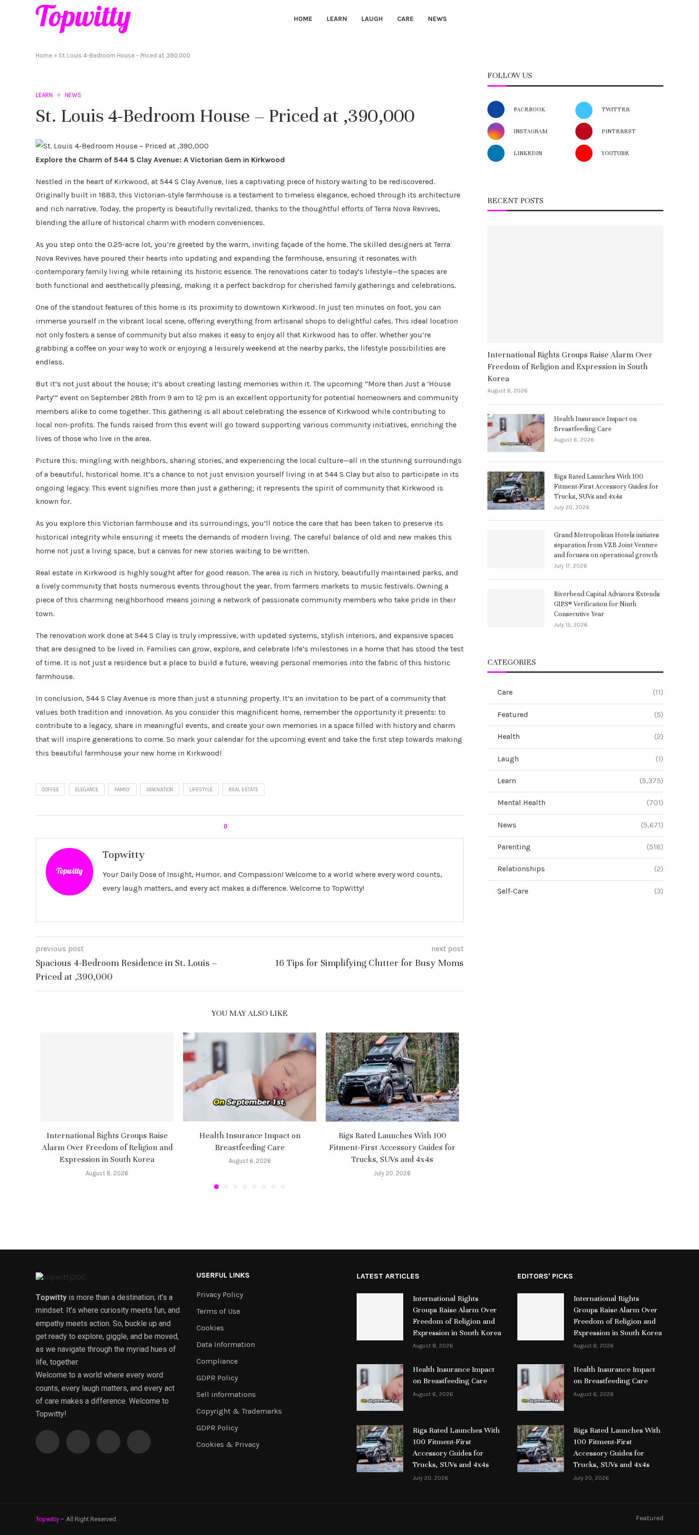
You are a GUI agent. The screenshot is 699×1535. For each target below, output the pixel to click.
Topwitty (124, 854)
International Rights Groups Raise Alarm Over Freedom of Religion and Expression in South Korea (107, 1147)
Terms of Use (218, 1311)
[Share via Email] (269, 827)
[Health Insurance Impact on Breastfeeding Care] (249, 1077)
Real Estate (243, 790)
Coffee (50, 790)
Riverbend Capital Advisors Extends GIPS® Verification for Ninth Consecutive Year (607, 604)
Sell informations (226, 1394)
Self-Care (580, 890)
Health (580, 736)
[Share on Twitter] (251, 827)
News (437, 19)
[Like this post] (231, 827)
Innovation (159, 790)
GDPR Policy (217, 1378)
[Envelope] (139, 1442)
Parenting (580, 846)
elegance (86, 790)
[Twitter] (624, 19)
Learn (337, 19)
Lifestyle (201, 790)
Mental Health (580, 802)
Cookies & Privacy (227, 1444)
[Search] (658, 20)
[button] (53, 1110)
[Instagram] (635, 19)
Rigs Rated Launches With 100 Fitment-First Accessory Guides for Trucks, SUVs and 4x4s (392, 1147)
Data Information (225, 1344)
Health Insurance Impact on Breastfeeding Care (595, 424)
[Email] (646, 19)
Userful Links (223, 1275)
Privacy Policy (219, 1295)
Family (122, 790)
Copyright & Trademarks (239, 1411)
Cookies (210, 1328)
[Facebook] (613, 19)
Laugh (372, 19)
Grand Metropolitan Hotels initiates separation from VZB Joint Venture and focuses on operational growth (606, 545)
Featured (580, 714)
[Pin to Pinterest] (260, 827)
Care (405, 19)
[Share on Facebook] (242, 827)
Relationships (580, 868)
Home (303, 19)
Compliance (217, 1361)
